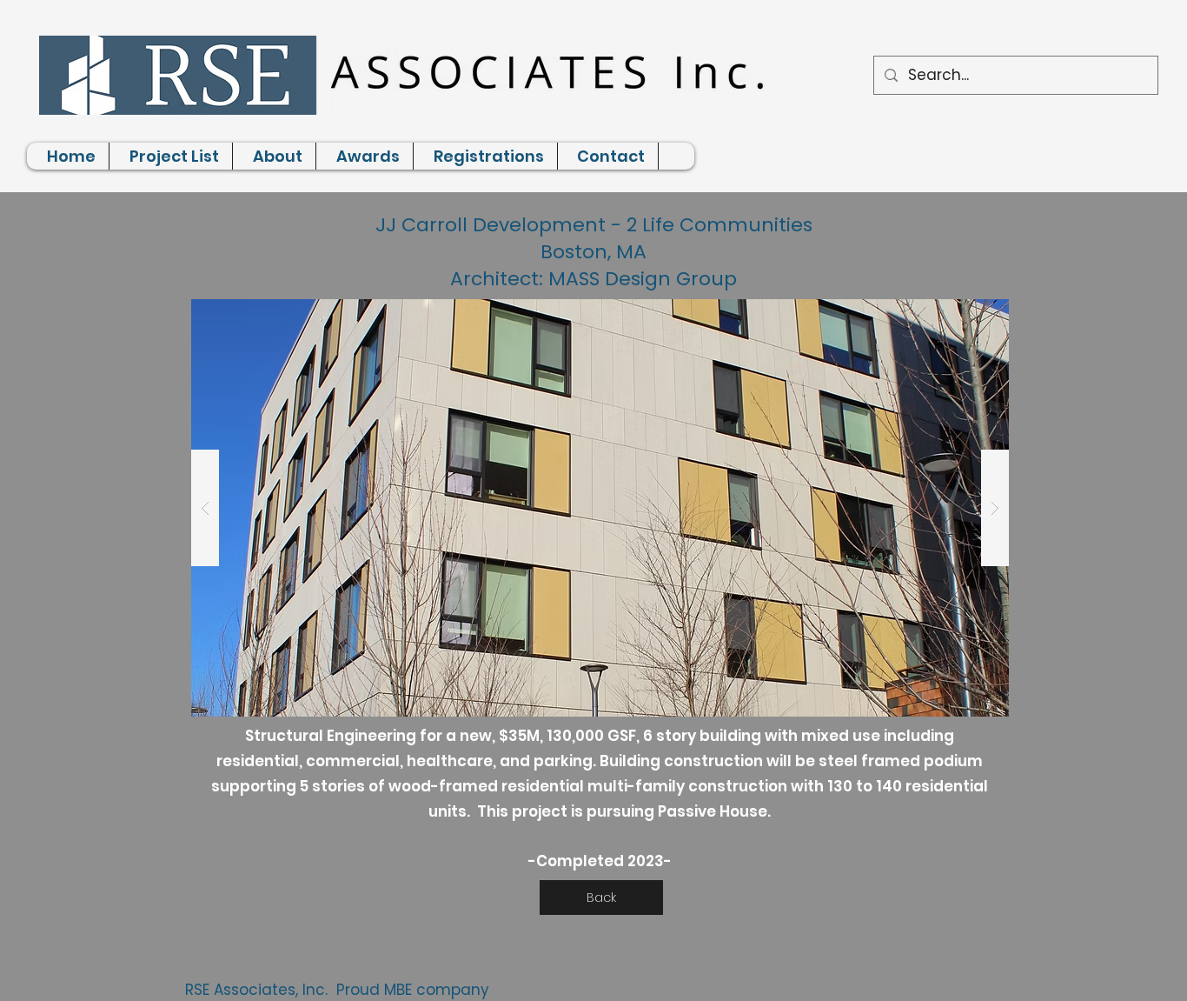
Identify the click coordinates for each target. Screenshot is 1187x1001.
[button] (600, 508)
